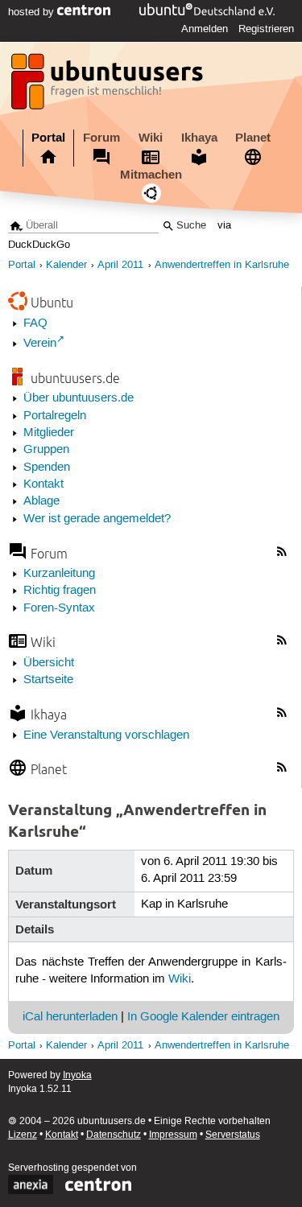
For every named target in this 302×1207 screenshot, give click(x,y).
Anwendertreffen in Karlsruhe (222, 265)
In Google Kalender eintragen (203, 1017)
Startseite (48, 680)
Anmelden (204, 29)
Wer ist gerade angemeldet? (97, 519)
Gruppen (46, 450)
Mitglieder (48, 433)
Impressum (173, 1135)
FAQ (35, 323)
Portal (48, 138)
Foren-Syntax (59, 608)
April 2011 (120, 265)
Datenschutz (113, 1135)
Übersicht (48, 663)
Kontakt (43, 484)
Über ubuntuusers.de (78, 398)
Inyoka (77, 1075)
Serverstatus (232, 1135)
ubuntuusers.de (75, 377)
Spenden (46, 467)
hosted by (32, 12)
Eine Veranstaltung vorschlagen (106, 735)
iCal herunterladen (70, 1017)
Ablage (41, 501)
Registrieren (266, 29)
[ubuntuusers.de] (108, 86)
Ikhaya (199, 138)
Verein (39, 343)
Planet (253, 138)
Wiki (151, 138)
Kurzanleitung (59, 573)
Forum (101, 138)
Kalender (66, 265)
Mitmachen (151, 175)
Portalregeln (54, 416)
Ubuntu (52, 302)
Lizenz (22, 1135)
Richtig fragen (59, 590)
